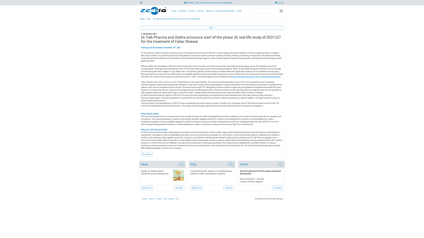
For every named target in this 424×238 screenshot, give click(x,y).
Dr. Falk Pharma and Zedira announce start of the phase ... (177, 19)
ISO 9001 (190, 2)
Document (146, 154)
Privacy (144, 199)
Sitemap (171, 199)
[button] (180, 164)
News (142, 19)
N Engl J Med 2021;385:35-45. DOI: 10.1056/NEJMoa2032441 (255, 76)
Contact (159, 199)
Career (239, 11)
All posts (228, 188)
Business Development (224, 11)
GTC (177, 199)
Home (173, 11)
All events (278, 188)
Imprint (151, 199)
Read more (147, 188)
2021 (149, 19)
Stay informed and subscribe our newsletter (214, 2)
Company (182, 11)
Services (200, 11)
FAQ (165, 199)
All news (179, 188)
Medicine (210, 11)
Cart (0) (280, 2)
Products (192, 11)
